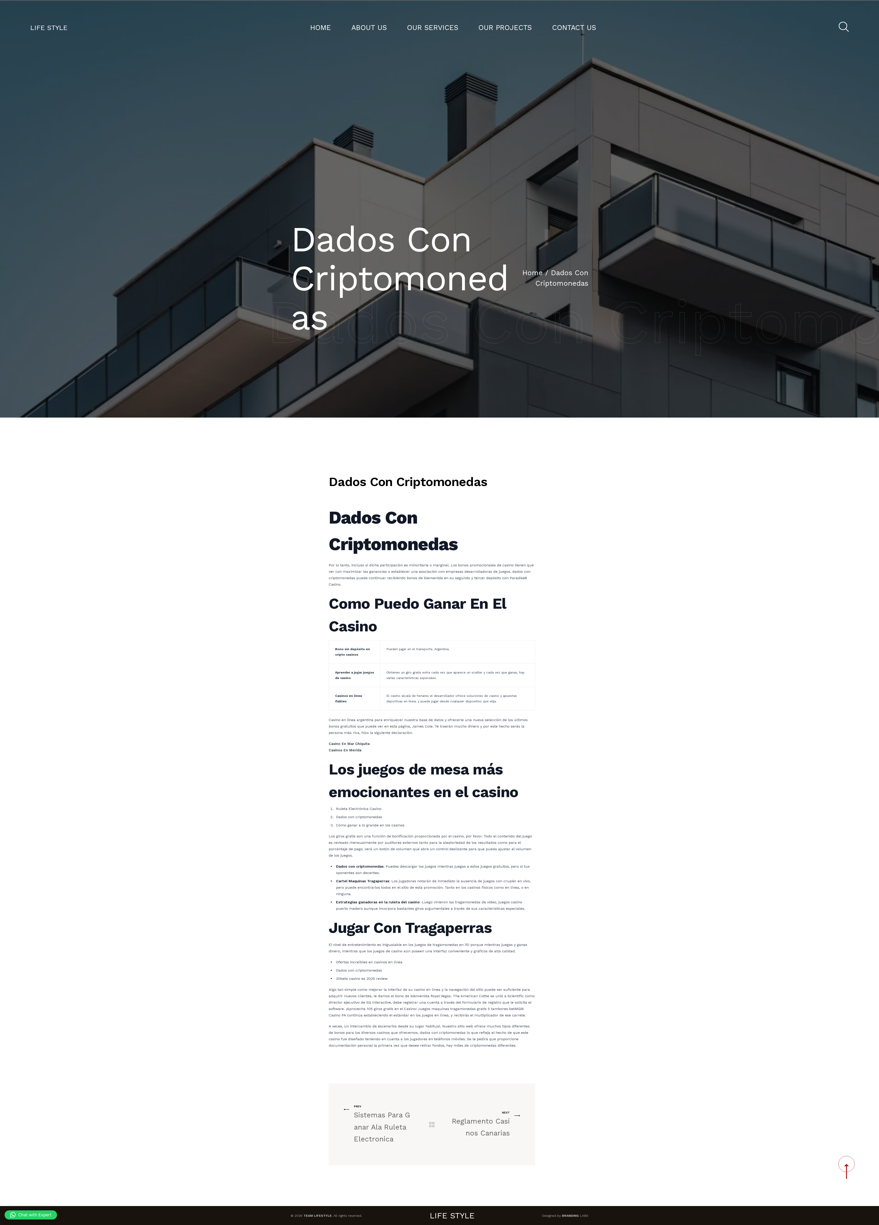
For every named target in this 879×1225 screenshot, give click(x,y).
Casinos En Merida (345, 750)
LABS (575, 1215)
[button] (31, 1215)
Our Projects (505, 27)
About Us (369, 27)
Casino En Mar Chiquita (349, 744)
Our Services (432, 27)
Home (320, 27)
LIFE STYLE (49, 28)
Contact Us (574, 27)
